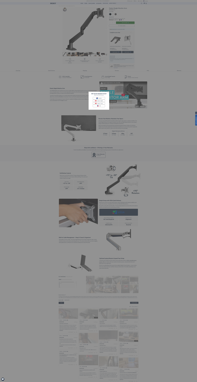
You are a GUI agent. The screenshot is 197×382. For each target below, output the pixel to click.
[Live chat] (2, 379)
